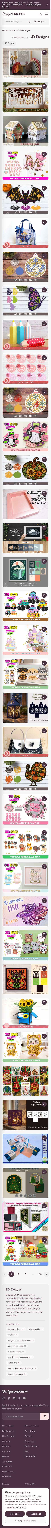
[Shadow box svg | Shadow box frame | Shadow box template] (25, 504)
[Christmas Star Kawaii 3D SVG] (25, 1251)
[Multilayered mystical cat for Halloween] (25, 979)
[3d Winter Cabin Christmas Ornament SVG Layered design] (25, 267)
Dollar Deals (7, 1471)
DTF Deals (6, 1476)
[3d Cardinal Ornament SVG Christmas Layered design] (25, 403)
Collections (7, 1466)
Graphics (6, 1446)
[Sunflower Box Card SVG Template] (25, 1013)
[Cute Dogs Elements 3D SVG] (25, 843)
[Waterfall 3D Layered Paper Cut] (25, 572)
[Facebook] (8, 1398)
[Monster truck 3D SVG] (25, 606)
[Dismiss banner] (47, 5)
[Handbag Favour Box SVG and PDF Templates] (25, 742)
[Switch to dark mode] (41, 14)
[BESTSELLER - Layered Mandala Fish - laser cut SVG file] (25, 911)
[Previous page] (4, 1274)
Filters (11, 43)
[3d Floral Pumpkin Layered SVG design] (25, 470)
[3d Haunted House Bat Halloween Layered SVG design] (25, 199)
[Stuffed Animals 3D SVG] (25, 945)
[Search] (28, 21)
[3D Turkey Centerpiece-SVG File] (25, 63)
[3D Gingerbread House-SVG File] (25, 131)
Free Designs (8, 1431)
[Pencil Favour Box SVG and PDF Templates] (25, 335)
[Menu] (46, 14)
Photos (5, 1456)
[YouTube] (24, 1398)
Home (5, 30)
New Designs (8, 1436)
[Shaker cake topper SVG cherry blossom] (25, 810)
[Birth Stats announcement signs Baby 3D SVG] (25, 877)
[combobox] (15, 21)
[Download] (37, 52)
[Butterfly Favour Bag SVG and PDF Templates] (25, 233)
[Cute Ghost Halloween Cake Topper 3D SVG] (25, 436)
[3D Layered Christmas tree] (25, 1183)
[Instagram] (3, 1398)
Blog (27, 1451)
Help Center (30, 1456)
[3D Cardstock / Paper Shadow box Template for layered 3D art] (25, 1217)
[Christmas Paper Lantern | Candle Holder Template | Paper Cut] (25, 1115)
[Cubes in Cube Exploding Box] (25, 1149)
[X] (19, 1398)
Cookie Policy (11, 1507)
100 (40, 1274)
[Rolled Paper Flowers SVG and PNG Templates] (25, 369)
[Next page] (46, 1274)
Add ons (6, 1451)
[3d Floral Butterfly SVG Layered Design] (25, 301)
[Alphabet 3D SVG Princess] (25, 165)
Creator (28, 1436)
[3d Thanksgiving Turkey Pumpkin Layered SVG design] (25, 776)
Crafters (14, 30)
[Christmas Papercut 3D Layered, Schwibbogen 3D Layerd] (25, 538)
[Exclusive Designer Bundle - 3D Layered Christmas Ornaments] (25, 1081)
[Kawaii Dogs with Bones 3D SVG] (25, 674)
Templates (7, 1461)
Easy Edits (29, 1441)
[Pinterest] (13, 1398)
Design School (31, 1446)
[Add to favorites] (44, 52)
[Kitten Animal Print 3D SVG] (25, 1047)
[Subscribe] (44, 1416)
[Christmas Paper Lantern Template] (25, 708)
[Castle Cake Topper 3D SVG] (25, 640)
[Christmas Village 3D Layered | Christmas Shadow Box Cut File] (25, 97)
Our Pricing (30, 1431)
